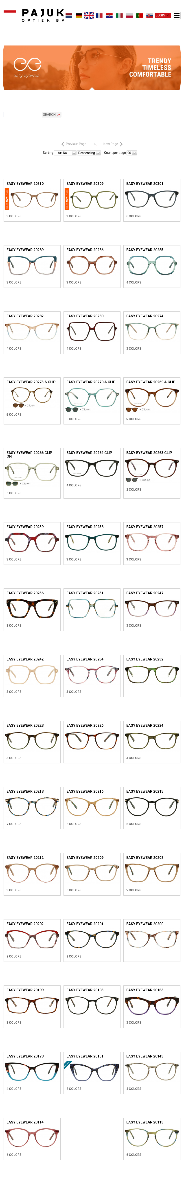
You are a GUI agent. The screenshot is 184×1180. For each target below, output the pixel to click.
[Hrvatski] (109, 15)
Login (160, 15)
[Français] (99, 15)
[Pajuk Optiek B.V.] (34, 15)
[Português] (139, 15)
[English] (89, 15)
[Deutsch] (79, 15)
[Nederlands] (69, 15)
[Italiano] (119, 15)
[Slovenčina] (150, 15)
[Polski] (129, 15)
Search (49, 116)
